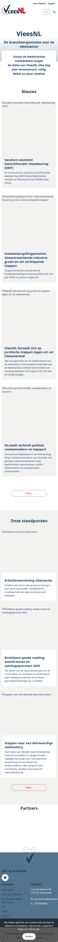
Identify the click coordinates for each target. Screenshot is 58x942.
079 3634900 (40, 903)
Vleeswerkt (8, 889)
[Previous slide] (26, 849)
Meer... (29, 493)
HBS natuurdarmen (12, 894)
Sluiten (29, 936)
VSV (4, 906)
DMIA (5, 911)
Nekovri (6, 916)
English (51, 3)
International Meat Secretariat (12, 900)
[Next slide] (33, 849)
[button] (46, 12)
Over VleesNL (39, 3)
